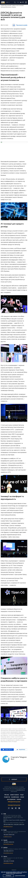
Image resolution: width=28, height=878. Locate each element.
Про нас (6, 795)
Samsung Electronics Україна (8, 7)
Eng (18, 2)
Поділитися (22, 749)
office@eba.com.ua (7, 826)
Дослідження (11, 799)
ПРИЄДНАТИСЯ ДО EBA (14, 805)
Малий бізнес (15, 797)
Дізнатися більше (20, 875)
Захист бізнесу (14, 795)
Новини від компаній (6, 5)
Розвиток (7, 797)
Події (22, 795)
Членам (19, 799)
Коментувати (8, 749)
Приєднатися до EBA (14, 802)
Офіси (22, 797)
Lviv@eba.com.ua (7, 836)
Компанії (14, 779)
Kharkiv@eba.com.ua (8, 844)
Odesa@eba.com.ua (8, 863)
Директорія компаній (17, 5)
